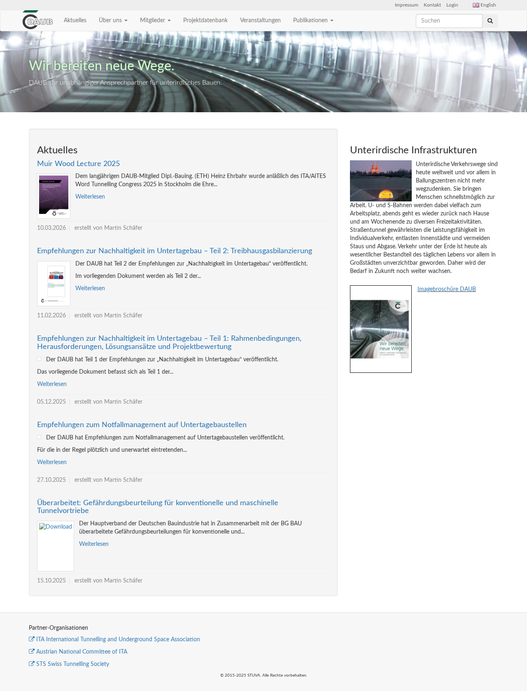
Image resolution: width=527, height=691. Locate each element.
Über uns (111, 20)
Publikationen (311, 20)
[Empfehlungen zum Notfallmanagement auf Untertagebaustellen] (39, 437)
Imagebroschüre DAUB (446, 289)
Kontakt (432, 4)
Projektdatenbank (205, 20)
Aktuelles (75, 20)
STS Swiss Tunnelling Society (72, 664)
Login (452, 4)
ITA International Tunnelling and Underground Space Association (118, 639)
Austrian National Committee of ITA (81, 652)
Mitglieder (153, 20)
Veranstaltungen (260, 20)
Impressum (406, 4)
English (487, 4)
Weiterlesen (90, 197)
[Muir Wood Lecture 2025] (53, 196)
